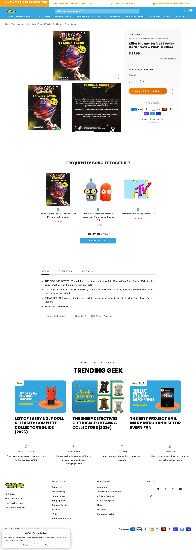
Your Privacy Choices (29, 528)
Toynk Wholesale (14, 502)
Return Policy (58, 496)
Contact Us (57, 487)
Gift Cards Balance (14, 498)
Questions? (80, 316)
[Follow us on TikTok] (151, 496)
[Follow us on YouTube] (180, 489)
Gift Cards (10, 494)
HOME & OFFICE (63, 16)
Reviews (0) (87, 271)
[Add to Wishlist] (173, 91)
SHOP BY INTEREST (134, 16)
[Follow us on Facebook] (151, 489)
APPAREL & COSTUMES (88, 16)
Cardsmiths (135, 34)
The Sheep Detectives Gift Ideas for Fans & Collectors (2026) (94, 423)
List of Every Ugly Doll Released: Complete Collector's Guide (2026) (39, 425)
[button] (189, 11)
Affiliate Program (106, 496)
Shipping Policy (59, 500)
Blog (99, 505)
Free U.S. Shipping (56, 316)
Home (8, 24)
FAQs (54, 514)
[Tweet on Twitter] (158, 119)
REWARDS (154, 16)
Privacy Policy (58, 491)
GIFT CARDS (180, 16)
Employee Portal (105, 514)
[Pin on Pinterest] (154, 119)
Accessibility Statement (109, 491)
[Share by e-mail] (162, 119)
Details (45, 271)
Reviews (101, 509)
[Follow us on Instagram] (165, 489)
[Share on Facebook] (150, 119)
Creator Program (105, 500)
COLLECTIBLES (112, 16)
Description (65, 271)
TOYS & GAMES (42, 16)
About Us (102, 487)
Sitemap (56, 509)
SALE (167, 16)
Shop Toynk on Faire (15, 507)
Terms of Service (60, 505)
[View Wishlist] (183, 11)
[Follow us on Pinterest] (173, 489)
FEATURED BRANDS (19, 16)
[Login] (177, 11)
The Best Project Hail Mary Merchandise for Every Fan (155, 423)
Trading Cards (18, 24)
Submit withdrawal (61, 518)
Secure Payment (104, 316)
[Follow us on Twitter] (158, 489)
